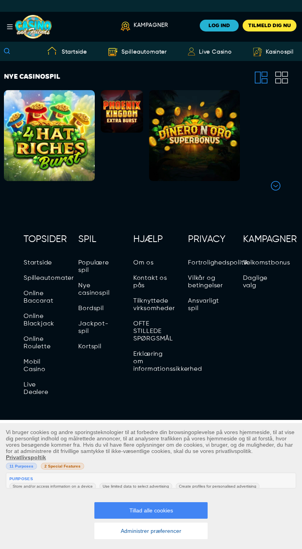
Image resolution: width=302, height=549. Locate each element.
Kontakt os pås (150, 282)
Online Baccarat (38, 297)
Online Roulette (37, 343)
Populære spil (93, 267)
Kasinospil (280, 52)
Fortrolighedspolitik (218, 263)
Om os (143, 263)
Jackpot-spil (93, 328)
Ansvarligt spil (203, 305)
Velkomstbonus (266, 263)
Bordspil (90, 308)
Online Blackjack (39, 320)
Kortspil (89, 347)
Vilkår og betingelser (205, 282)
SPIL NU (49, 174)
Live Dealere (36, 389)
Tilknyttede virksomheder (154, 305)
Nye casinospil (93, 289)
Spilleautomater (144, 52)
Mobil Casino (35, 366)
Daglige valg (255, 282)
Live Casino (215, 52)
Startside (74, 52)
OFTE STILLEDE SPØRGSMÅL (153, 331)
